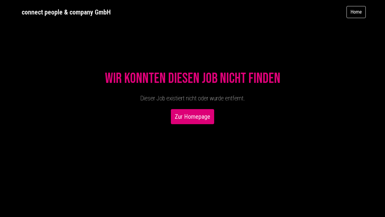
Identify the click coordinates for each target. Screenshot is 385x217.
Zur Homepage (192, 116)
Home (356, 12)
